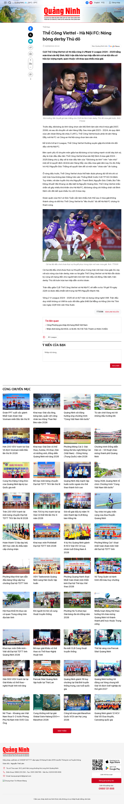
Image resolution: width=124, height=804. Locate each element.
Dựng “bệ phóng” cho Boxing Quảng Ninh (104, 749)
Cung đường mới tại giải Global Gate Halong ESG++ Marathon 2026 (46, 716)
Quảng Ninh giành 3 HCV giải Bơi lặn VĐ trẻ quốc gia (16, 749)
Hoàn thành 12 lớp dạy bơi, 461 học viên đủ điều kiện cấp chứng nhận (15, 545)
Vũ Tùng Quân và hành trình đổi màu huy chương (106, 578)
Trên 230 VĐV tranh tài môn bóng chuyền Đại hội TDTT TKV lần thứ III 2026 (15, 515)
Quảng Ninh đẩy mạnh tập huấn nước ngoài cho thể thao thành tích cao (76, 484)
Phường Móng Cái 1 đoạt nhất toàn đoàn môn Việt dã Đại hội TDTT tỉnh (106, 545)
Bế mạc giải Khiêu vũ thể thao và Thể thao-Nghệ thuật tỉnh (45, 651)
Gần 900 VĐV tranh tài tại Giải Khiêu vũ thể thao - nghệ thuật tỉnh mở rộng (15, 682)
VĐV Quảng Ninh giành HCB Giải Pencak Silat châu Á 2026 (46, 781)
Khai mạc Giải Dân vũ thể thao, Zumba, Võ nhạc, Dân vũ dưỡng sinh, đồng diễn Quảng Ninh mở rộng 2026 (46, 451)
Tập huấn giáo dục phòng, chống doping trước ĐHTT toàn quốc (77, 750)
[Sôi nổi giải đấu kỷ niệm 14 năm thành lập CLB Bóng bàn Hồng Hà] (77, 501)
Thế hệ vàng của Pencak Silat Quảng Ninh (106, 650)
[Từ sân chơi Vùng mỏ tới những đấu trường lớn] (107, 402)
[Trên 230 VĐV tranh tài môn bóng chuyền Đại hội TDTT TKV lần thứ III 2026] (16, 501)
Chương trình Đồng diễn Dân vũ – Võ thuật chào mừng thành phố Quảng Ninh (106, 451)
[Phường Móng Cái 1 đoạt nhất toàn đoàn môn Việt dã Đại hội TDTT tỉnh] (107, 532)
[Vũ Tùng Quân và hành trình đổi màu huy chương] (107, 566)
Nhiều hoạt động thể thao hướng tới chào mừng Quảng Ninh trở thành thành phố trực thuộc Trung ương (107, 617)
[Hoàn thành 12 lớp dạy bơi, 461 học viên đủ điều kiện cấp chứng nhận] (16, 532)
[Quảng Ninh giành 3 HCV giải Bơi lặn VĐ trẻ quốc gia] (16, 736)
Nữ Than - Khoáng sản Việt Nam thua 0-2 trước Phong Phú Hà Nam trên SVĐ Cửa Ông (16, 718)
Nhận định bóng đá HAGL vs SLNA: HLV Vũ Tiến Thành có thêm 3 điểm (77, 329)
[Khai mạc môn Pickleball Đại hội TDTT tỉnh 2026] (46, 532)
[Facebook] (87, 2)
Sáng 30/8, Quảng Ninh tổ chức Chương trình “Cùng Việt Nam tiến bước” (107, 484)
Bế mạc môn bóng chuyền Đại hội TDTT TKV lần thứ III (46, 482)
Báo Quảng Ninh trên (100, 46)
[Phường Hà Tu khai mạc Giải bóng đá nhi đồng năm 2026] (77, 600)
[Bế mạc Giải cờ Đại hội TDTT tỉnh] (16, 767)
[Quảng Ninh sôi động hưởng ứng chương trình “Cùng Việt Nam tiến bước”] (77, 402)
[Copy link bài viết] (30, 47)
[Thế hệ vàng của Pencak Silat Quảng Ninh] (107, 637)
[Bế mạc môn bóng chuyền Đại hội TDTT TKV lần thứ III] (46, 470)
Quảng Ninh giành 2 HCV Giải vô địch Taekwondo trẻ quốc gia (46, 750)
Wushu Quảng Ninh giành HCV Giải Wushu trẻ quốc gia (106, 781)
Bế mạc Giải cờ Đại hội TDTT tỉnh (13, 780)
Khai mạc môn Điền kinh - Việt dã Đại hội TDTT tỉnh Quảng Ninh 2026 (15, 651)
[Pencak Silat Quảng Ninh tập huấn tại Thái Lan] (46, 668)
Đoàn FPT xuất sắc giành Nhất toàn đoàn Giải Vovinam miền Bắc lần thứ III (16, 415)
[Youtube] (90, 2)
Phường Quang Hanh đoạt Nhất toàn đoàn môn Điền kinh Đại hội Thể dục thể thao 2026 (76, 581)
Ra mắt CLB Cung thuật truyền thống (75, 650)
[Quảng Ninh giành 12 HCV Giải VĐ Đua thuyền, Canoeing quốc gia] (107, 702)
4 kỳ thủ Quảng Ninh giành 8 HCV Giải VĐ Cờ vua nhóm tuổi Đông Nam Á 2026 (77, 547)
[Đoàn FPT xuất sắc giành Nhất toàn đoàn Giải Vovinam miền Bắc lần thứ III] (16, 402)
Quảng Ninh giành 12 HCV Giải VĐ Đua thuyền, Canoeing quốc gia (107, 716)
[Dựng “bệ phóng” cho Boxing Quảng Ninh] (107, 736)
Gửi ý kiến (115, 366)
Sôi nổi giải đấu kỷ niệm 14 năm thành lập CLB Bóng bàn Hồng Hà (76, 515)
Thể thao (46, 27)
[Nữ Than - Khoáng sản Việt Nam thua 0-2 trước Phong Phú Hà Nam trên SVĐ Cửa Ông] (16, 702)
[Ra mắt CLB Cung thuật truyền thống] (77, 637)
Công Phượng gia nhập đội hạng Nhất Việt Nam (67, 325)
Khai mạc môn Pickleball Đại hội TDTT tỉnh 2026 (44, 544)
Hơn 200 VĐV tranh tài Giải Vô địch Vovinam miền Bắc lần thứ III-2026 (16, 450)
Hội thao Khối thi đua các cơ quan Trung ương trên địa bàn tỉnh (15, 614)
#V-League (52, 337)
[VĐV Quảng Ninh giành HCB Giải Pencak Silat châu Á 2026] (46, 767)
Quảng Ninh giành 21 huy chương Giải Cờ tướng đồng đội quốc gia (76, 781)
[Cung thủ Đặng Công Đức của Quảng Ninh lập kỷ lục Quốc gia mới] (16, 470)
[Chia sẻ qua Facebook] (30, 28)
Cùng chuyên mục (17, 389)
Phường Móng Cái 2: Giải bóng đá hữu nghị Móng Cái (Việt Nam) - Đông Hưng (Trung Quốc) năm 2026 (77, 451)
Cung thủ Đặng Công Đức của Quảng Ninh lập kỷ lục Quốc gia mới (15, 484)
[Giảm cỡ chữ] (30, 67)
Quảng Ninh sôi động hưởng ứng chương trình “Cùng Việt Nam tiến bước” (77, 415)
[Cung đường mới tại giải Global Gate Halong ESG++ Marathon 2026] (46, 702)
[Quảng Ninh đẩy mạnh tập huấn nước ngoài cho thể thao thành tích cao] (77, 470)
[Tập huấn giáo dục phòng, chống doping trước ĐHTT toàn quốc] (77, 736)
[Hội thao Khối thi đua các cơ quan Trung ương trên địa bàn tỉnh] (16, 600)
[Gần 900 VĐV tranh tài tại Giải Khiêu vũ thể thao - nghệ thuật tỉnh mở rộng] (16, 668)
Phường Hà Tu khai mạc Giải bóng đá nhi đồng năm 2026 (77, 614)
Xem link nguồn (112, 312)
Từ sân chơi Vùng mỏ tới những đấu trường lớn (106, 414)
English (97, 3)
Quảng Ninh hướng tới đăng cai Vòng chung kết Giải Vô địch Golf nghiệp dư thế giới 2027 (107, 684)
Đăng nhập (116, 3)
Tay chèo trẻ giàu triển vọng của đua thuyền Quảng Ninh (105, 515)
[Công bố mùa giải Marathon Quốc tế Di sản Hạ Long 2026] (77, 702)
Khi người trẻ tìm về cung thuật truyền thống (45, 612)
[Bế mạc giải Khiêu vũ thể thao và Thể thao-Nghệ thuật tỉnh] (46, 637)
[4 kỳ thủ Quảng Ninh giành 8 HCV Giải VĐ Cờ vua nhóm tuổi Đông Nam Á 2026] (77, 532)
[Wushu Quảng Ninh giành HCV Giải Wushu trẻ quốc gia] (107, 767)
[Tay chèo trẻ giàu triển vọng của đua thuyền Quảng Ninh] (107, 501)
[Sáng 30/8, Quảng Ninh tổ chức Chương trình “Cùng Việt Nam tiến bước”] (107, 470)
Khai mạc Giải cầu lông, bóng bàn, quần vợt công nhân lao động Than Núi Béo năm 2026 (45, 417)
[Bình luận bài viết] (30, 74)
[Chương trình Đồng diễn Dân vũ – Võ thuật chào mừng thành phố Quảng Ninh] (107, 436)
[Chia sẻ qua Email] (30, 41)
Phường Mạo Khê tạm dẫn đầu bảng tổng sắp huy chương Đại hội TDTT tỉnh (15, 580)
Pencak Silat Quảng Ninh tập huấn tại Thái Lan (45, 681)
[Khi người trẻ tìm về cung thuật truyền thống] (46, 600)
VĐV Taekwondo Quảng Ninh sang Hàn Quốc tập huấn (45, 580)
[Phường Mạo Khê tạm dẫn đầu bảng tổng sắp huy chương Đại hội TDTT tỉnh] (16, 566)
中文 (103, 3)
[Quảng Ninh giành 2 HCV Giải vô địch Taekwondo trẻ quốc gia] (46, 736)
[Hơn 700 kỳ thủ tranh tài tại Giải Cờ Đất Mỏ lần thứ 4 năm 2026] (46, 501)
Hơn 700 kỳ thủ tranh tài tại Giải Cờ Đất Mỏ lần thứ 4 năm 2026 (46, 515)
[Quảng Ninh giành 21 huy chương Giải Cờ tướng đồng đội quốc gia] (77, 767)
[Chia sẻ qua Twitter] (30, 34)
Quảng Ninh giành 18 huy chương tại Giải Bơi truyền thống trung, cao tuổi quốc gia (77, 684)
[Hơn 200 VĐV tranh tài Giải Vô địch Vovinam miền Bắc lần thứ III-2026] (16, 436)
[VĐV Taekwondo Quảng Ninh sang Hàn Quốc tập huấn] (46, 566)
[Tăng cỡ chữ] (30, 60)
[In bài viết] (30, 53)
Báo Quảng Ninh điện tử (62, 13)
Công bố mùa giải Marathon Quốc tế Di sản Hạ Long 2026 (77, 716)
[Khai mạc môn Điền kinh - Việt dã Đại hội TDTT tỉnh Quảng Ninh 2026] (16, 637)
